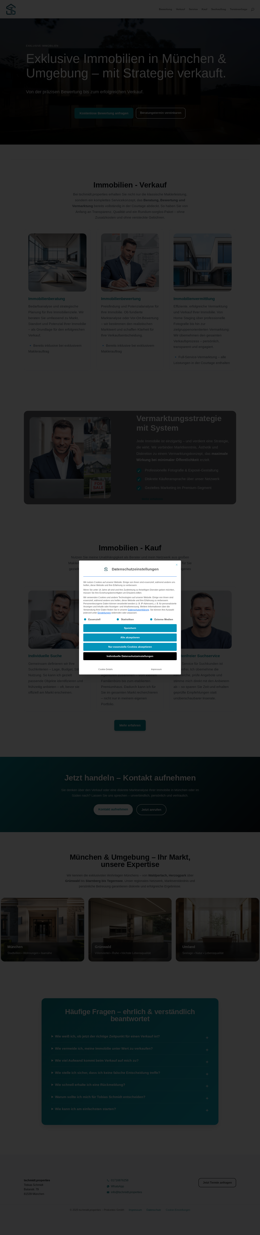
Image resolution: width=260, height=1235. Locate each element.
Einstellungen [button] (104, 613)
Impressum (156, 669)
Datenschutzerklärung (138, 610)
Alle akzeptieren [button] (130, 637)
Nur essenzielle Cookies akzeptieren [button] (130, 646)
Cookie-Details (105, 669)
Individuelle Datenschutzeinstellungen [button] (130, 656)
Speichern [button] (130, 628)
